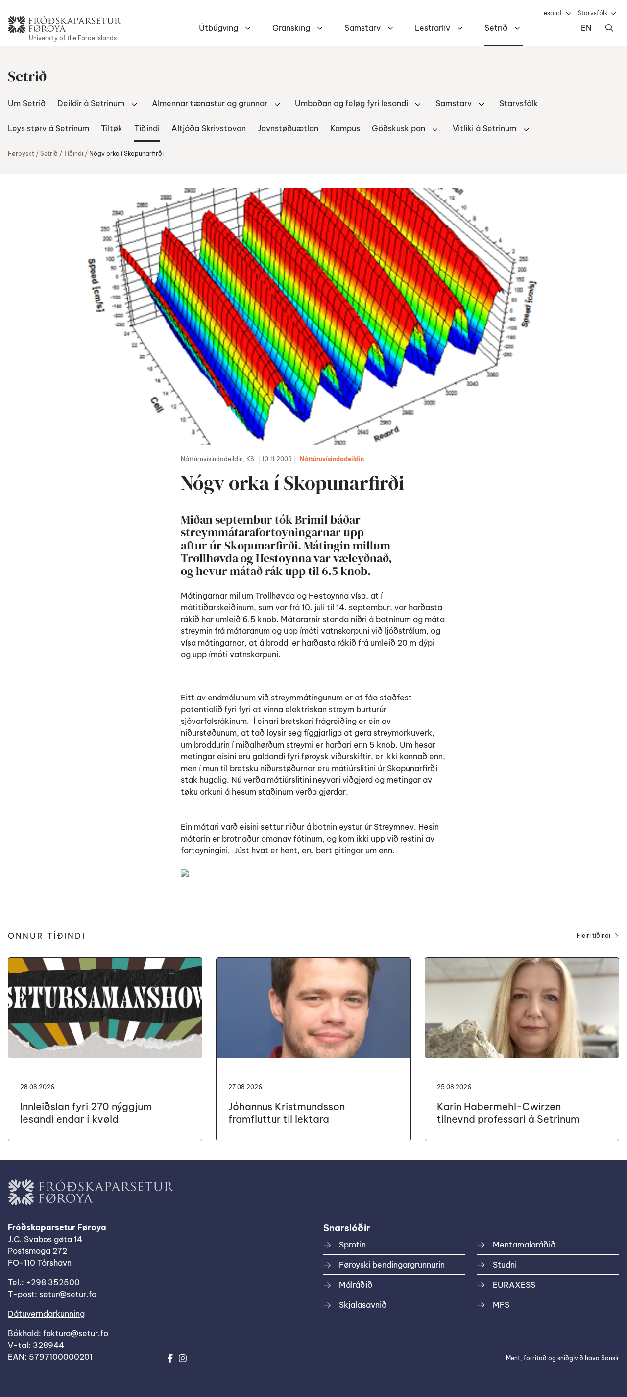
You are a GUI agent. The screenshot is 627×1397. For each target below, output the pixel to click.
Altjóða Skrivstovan (208, 128)
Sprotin (352, 1244)
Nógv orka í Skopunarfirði (126, 153)
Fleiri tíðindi (593, 935)
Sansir (610, 1358)
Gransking (291, 28)
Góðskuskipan (398, 128)
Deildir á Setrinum (90, 103)
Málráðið (355, 1285)
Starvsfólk (592, 13)
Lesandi (551, 13)
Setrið (495, 28)
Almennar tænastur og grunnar (209, 103)
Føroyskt (21, 153)
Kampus (345, 128)
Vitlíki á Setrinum (484, 128)
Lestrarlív (432, 28)
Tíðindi (147, 128)
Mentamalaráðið (524, 1244)
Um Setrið (27, 103)
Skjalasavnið (362, 1305)
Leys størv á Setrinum (48, 128)
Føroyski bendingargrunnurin (392, 1265)
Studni (505, 1265)
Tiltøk (111, 128)
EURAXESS (514, 1285)
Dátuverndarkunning (46, 1314)
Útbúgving (218, 28)
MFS (501, 1305)
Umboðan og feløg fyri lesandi (351, 103)
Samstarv (362, 28)
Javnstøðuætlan (288, 128)
